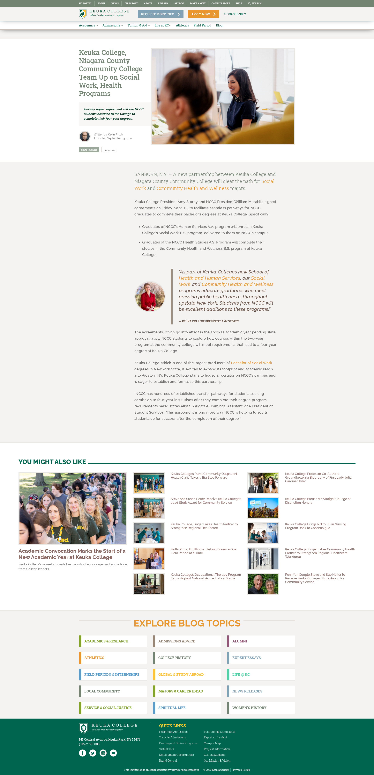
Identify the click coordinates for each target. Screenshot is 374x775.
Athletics (182, 25)
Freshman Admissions (173, 732)
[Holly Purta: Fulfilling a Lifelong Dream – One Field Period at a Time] (149, 558)
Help (239, 3)
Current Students (214, 755)
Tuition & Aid (137, 25)
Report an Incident (215, 737)
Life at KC (162, 25)
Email (101, 3)
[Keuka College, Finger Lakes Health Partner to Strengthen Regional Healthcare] (149, 533)
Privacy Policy (241, 769)
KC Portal (85, 3)
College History (174, 657)
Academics (87, 25)
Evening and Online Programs (178, 743)
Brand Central (168, 760)
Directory (131, 3)
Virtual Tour (166, 749)
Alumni (179, 3)
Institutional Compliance (219, 732)
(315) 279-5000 (89, 744)
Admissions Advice (176, 641)
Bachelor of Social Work (251, 363)
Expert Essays (246, 657)
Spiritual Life (172, 707)
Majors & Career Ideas (180, 691)
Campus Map (212, 743)
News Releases (89, 149)
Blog (219, 25)
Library (163, 3)
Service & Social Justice (108, 707)
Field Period (202, 25)
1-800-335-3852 (235, 14)
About (148, 3)
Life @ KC (241, 674)
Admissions (111, 25)
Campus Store (221, 3)
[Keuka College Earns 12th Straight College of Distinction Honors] (263, 508)
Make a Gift (198, 3)
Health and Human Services (209, 278)
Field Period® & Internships (111, 674)
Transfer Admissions (172, 737)
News (115, 3)
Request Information (217, 749)
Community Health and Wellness (193, 188)
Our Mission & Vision (217, 760)
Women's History (249, 707)
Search (256, 3)
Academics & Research (106, 641)
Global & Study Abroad (181, 674)
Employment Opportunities (176, 755)
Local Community (102, 691)
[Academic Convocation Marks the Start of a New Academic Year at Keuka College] (73, 508)
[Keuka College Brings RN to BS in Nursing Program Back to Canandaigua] (263, 533)
